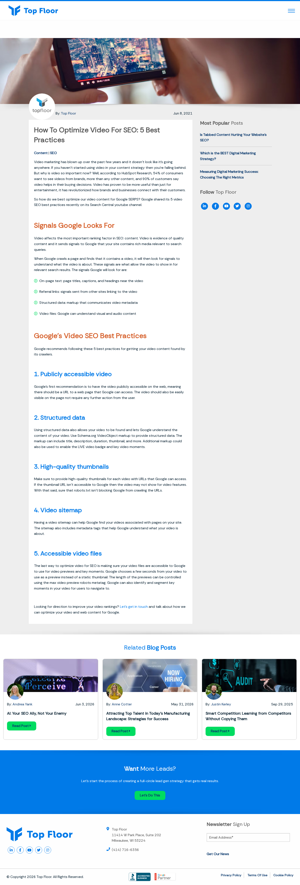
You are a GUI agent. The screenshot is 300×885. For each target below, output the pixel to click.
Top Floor (68, 113)
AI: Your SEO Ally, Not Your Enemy (37, 713)
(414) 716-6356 (125, 849)
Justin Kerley (221, 704)
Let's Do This (150, 795)
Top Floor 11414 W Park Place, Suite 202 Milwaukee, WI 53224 (136, 835)
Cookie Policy (283, 875)
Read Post (21, 725)
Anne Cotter (122, 704)
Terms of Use (257, 875)
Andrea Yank (23, 704)
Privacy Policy (231, 875)
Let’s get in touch (134, 606)
